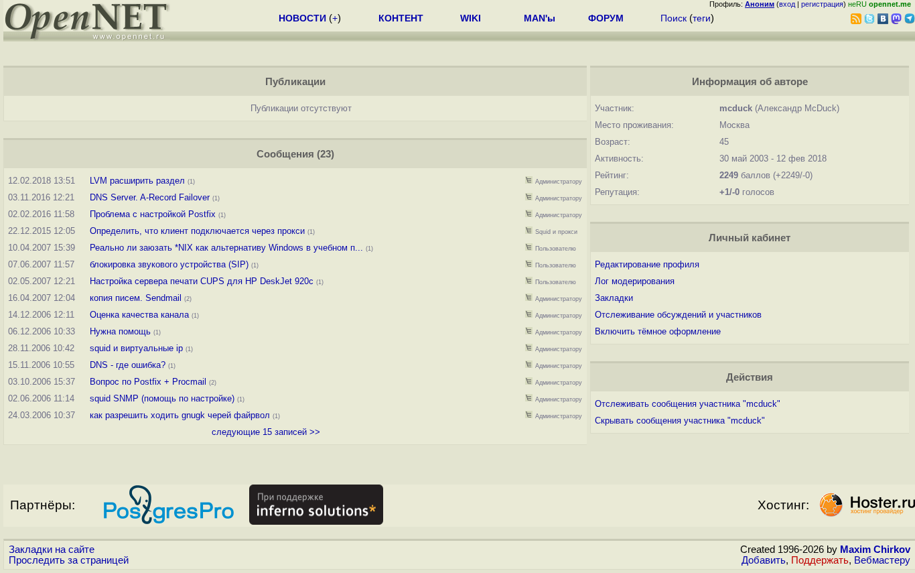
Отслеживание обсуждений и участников (678, 315)
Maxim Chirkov (875, 549)
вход (787, 4)
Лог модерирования (635, 281)
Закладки (614, 298)
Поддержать (820, 560)
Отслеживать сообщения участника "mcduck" (687, 404)
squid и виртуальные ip (136, 348)
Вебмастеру (882, 560)
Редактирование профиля (647, 264)
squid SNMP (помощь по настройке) (162, 398)
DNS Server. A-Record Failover (150, 197)
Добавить (764, 560)
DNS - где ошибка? (127, 365)
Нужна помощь (120, 331)
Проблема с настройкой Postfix (153, 214)
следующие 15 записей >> (266, 432)
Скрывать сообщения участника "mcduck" (680, 421)
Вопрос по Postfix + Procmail (148, 382)
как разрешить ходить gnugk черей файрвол (180, 415)
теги (702, 18)
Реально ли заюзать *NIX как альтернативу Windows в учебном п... (226, 248)
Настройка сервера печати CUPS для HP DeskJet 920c (201, 281)
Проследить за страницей (69, 560)
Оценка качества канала (139, 315)
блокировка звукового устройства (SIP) (169, 264)
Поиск (673, 18)
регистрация (822, 4)
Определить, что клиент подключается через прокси (197, 231)
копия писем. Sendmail (136, 298)
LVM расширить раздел (137, 181)
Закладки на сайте (51, 549)
